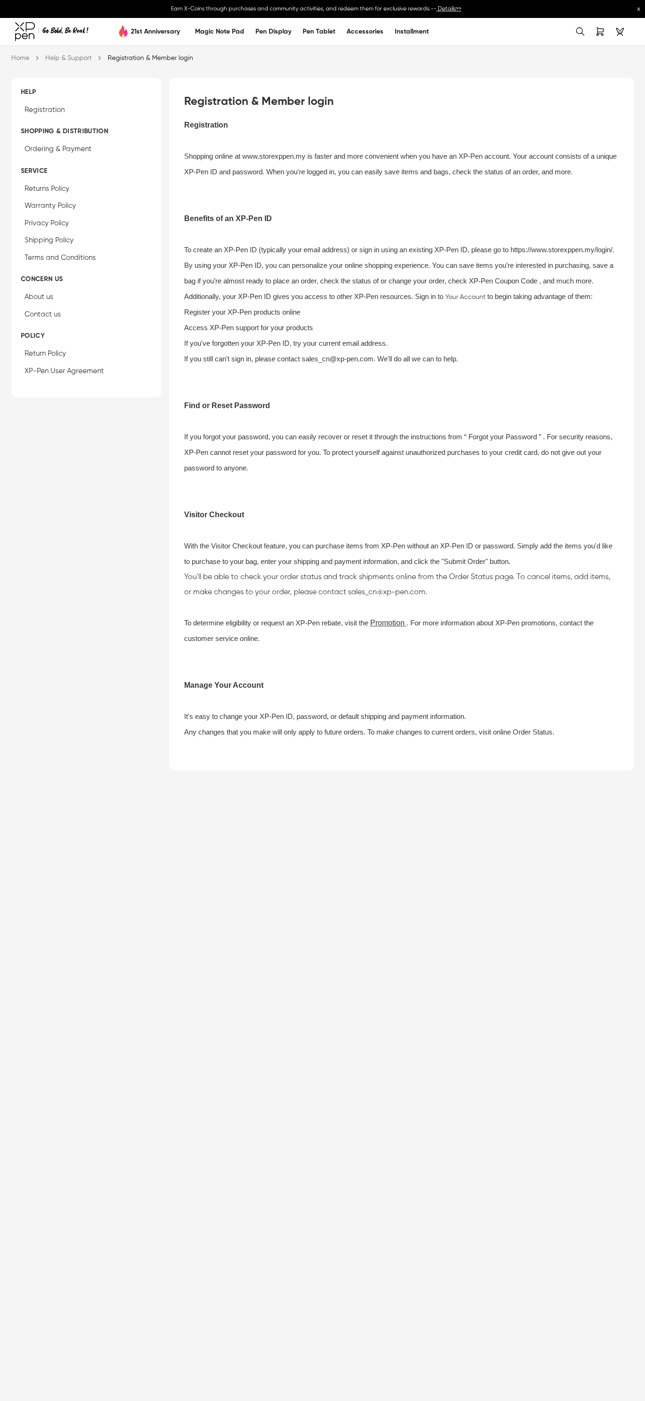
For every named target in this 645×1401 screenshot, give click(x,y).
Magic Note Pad (219, 31)
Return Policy (45, 354)
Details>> (448, 9)
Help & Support (68, 58)
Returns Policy (47, 188)
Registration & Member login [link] (150, 58)
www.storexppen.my (274, 156)
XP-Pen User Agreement (64, 371)
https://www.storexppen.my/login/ (561, 250)
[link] (51, 31)
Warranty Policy (50, 206)
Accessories (365, 31)
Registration (45, 109)
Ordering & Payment (58, 149)
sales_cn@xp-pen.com (337, 359)
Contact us (43, 314)
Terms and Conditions (60, 257)
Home (20, 58)
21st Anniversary (155, 31)
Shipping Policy (49, 240)
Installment (412, 31)
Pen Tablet (319, 31)
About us (39, 297)
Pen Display (273, 31)
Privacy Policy (47, 223)
